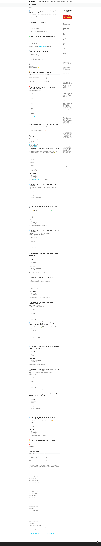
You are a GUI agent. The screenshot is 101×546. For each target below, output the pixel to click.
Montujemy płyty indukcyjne (66, 115)
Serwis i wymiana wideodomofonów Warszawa (66, 140)
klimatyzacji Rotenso (35, 389)
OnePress (52, 544)
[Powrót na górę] (97, 542)
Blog (67, 1)
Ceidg (69, 165)
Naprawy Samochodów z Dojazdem (67, 108)
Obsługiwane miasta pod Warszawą (59, 1)
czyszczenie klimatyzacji (32, 116)
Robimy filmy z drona (69, 118)
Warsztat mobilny (65, 109)
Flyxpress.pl (64, 120)
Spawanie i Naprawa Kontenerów (67, 134)
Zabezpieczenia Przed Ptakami (67, 146)
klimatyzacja (32, 1)
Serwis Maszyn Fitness (66, 147)
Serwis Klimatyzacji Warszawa (44, 1)
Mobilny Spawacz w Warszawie (67, 106)
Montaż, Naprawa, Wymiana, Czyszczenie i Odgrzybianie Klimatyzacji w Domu (67, 122)
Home (29, 7)
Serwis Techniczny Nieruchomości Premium (66, 150)
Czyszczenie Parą (68, 105)
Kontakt (71, 1)
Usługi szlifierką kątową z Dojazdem (67, 133)
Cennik (52, 1)
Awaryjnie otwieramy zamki (66, 119)
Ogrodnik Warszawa (65, 135)
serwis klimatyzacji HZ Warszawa (33, 143)
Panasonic (35, 146)
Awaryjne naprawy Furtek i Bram (67, 107)
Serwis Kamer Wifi (68, 120)
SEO (29, 115)
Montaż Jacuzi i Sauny (68, 136)
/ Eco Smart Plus (36, 403)
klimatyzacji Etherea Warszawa (37, 179)
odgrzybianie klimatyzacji (42, 46)
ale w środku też (32, 327)
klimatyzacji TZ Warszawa (36, 201)
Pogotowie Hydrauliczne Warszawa (67, 137)
